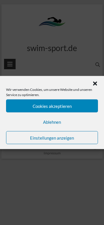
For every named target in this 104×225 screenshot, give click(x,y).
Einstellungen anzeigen (52, 137)
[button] (95, 84)
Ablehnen (52, 121)
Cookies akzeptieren (52, 105)
